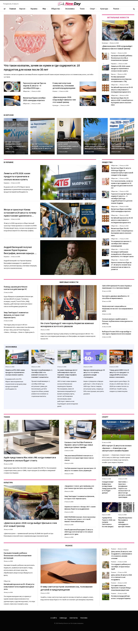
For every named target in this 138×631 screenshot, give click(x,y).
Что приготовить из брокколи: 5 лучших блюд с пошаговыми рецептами (121, 587)
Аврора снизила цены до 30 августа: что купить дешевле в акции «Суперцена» (94, 373)
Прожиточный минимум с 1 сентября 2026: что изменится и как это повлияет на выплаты (41, 373)
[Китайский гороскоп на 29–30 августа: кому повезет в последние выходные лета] (105, 87)
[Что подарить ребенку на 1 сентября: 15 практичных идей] (105, 564)
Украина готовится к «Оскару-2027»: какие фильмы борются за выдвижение (80, 508)
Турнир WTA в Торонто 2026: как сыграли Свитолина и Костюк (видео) (108, 522)
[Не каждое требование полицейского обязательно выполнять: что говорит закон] (105, 252)
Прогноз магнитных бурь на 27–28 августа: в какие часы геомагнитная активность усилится (121, 266)
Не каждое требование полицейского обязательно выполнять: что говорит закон (122, 254)
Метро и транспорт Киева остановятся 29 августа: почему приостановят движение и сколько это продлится (20, 212)
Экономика (69, 9)
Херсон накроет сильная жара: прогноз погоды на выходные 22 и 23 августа (95, 146)
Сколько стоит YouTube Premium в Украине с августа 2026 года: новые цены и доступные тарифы (78, 445)
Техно (82, 9)
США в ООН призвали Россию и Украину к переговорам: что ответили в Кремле (117, 287)
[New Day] (69, 4)
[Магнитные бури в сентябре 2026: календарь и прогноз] (12, 101)
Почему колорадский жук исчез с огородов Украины (120, 597)
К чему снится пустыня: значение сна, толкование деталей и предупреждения (64, 85)
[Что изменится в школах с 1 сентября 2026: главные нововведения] (105, 241)
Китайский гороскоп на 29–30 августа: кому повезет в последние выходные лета (122, 89)
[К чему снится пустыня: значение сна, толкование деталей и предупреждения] (88, 87)
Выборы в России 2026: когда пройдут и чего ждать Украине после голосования (116, 333)
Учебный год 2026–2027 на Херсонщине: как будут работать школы (121, 146)
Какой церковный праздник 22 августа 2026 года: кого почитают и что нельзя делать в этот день (78, 532)
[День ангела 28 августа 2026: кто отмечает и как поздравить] (105, 575)
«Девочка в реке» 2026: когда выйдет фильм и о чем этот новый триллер (64, 100)
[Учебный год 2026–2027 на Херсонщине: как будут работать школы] (122, 136)
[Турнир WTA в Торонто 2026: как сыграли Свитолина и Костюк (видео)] (110, 507)
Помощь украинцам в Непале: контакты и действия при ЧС (16, 288)
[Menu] (4, 9)
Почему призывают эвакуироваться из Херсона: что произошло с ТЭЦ (121, 79)
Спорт (92, 9)
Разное (116, 9)
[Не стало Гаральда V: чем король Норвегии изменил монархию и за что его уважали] (69, 302)
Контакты (74, 618)
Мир (44, 9)
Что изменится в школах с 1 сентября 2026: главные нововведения (121, 243)
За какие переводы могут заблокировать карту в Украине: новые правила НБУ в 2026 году (67, 373)
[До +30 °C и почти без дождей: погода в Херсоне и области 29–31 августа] (42, 136)
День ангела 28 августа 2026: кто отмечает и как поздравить (121, 577)
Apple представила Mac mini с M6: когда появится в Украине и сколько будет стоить (30, 459)
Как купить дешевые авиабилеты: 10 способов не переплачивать (115, 297)
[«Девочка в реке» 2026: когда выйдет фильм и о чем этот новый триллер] (88, 101)
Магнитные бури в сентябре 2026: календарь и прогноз (34, 99)
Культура (104, 9)
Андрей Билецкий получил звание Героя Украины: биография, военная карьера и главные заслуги (20, 250)
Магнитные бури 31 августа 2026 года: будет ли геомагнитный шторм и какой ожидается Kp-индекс (122, 171)
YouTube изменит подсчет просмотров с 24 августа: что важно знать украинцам (80, 469)
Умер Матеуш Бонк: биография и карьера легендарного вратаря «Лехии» (125, 522)
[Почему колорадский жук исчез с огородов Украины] (105, 596)
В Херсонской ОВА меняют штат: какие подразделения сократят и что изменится (68, 145)
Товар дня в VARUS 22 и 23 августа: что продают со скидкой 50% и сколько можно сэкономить (119, 373)
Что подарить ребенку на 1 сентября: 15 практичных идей (121, 566)
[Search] (134, 9)
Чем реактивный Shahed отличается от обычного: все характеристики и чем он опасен (79, 458)
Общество (55, 9)
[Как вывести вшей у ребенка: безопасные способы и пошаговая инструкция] (105, 56)
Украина (34, 9)
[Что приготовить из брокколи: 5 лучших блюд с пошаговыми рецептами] (105, 586)
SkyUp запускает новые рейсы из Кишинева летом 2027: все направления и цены (117, 308)
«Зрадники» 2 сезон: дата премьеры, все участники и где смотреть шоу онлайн (79, 487)
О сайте (54, 618)
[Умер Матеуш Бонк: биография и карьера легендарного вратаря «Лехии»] (126, 507)
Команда (63, 618)
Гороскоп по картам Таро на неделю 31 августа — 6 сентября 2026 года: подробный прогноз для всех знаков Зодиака (35, 85)
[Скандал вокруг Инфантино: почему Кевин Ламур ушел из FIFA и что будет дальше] (110, 471)
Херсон (22, 9)
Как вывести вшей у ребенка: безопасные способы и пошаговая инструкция (121, 58)
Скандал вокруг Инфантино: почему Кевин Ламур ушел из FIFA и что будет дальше (109, 487)
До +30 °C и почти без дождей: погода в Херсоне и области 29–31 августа (42, 146)
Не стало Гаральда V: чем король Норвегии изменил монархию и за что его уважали (67, 325)
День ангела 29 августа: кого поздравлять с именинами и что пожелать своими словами (121, 555)
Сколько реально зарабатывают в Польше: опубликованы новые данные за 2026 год (117, 321)
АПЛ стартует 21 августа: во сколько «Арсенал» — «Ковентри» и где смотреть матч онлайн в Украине (117, 448)
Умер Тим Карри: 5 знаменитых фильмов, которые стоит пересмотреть (16, 315)
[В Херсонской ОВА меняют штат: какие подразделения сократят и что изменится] (69, 136)
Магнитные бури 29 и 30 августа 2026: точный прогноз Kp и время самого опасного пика (122, 101)
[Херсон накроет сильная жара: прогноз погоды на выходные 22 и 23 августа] (95, 136)
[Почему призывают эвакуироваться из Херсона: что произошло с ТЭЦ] (105, 77)
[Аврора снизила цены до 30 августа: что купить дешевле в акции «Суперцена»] (95, 357)
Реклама (83, 618)
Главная (12, 9)
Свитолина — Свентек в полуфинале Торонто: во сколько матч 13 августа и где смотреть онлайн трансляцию (124, 489)
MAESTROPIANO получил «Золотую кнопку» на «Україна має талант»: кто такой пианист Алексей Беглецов (80, 519)
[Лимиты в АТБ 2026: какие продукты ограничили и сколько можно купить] (105, 66)
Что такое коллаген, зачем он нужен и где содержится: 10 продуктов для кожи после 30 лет (42, 67)
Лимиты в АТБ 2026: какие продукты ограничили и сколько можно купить (120, 68)
